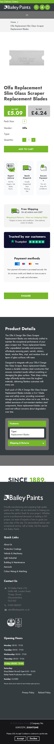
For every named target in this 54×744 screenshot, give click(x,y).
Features (14, 423)
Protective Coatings (12, 549)
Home (13, 22)
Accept (20, 738)
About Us (8, 544)
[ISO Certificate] (14, 623)
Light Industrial (10, 557)
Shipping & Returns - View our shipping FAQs (27, 217)
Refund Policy (44, 692)
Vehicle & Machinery (13, 553)
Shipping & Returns (19, 443)
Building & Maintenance (14, 562)
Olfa (24, 128)
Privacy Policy (28, 692)
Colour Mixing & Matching (15, 571)
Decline (33, 738)
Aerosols (8, 566)
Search (36, 7)
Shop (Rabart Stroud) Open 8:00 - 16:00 (19, 671)
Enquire (26, 295)
